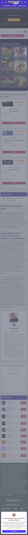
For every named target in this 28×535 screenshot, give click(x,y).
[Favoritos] (22, 2)
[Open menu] (2, 2)
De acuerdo (14, 531)
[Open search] (25, 2)
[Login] (6, 2)
